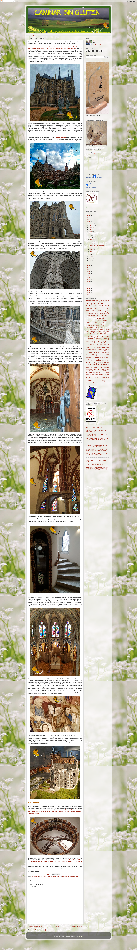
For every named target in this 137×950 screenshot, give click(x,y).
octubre (91, 227)
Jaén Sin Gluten (100, 342)
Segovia (107, 370)
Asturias (107, 305)
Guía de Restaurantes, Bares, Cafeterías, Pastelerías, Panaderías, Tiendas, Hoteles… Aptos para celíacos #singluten (97, 445)
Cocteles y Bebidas (103, 317)
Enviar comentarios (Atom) (42, 930)
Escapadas (65, 876)
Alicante (92, 301)
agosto (90, 231)
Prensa (101, 357)
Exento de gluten (101, 333)
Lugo (108, 346)
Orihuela (92, 352)
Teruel (107, 377)
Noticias (102, 351)
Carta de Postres (53, 35)
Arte (41, 876)
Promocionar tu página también (91, 187)
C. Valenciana (98, 308)
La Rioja (90, 344)
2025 (88, 215)
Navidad (97, 351)
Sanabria (99, 370)
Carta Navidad (88, 35)
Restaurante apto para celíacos (99, 367)
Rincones (94, 369)
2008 (88, 290)
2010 (88, 286)
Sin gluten (100, 374)
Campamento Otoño (102, 310)
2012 (88, 281)
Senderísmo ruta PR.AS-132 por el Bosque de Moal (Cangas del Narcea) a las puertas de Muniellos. (97, 460)
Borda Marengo (97, 307)
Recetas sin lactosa (96, 364)
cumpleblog (93, 320)
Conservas (94, 319)
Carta (97, 313)
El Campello (96, 325)
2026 (88, 213)
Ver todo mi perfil (97, 44)
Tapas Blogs (96, 377)
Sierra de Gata (88, 374)
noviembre (91, 225)
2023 (88, 219)
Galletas (87, 336)
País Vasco (106, 352)
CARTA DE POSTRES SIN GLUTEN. (95, 427)
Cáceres (87, 310)
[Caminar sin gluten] (87, 186)
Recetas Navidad (90, 360)
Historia (87, 341)
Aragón (107, 303)
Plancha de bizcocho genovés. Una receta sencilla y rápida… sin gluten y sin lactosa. (96, 450)
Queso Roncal (105, 359)
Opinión (88, 352)
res (108, 364)
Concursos (88, 319)
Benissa (91, 307)
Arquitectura (36, 876)
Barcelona (88, 307)
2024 (88, 217)
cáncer (103, 311)
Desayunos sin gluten (98, 324)
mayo (90, 237)
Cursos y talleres (101, 320)
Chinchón (95, 317)
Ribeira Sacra (89, 369)
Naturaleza (101, 349)
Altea (102, 301)
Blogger (81, 936)
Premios (97, 357)
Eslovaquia (88, 333)
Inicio (57, 927)
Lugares (73, 876)
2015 (88, 275)
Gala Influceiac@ (101, 334)
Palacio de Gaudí (61, 137)
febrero (91, 258)
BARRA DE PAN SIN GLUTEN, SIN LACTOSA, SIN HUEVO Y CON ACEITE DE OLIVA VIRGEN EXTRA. (97, 440)
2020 (88, 265)
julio (90, 233)
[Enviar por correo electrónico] (53, 874)
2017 (88, 271)
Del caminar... (100, 322)
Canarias (99, 312)
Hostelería (92, 341)
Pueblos (94, 359)
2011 (88, 284)
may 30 (92, 239)
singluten (91, 376)
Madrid (87, 347)
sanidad (103, 370)
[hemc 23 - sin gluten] (91, 421)
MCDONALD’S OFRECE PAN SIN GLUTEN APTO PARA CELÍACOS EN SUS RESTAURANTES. (96, 455)
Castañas (101, 313)
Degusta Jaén (89, 322)
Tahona (104, 376)
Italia (94, 342)
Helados (103, 339)
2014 (88, 277)
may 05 (92, 251)
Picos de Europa (96, 355)
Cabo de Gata (106, 308)
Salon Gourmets (92, 370)
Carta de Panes (43, 35)
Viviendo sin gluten (93, 382)
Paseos (107, 354)
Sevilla (107, 372)
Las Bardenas (103, 344)
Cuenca (87, 320)
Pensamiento (89, 355)
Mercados (88, 349)
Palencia (87, 354)
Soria (95, 376)
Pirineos (101, 355)
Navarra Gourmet (90, 351)
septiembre (92, 229)
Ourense (96, 352)
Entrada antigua (76, 927)
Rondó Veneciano (105, 369)
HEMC (107, 339)
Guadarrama (97, 339)
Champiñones (89, 317)
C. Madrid (92, 308)
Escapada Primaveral (56, 876)
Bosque (102, 307)
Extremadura (89, 334)
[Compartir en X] (56, 874)
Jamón (105, 342)
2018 (88, 269)
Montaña (93, 349)
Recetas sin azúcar (102, 360)
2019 (88, 267)
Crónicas (100, 319)
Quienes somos (98, 35)
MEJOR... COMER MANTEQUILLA (94, 464)
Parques (101, 354)
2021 (88, 263)
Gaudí (97, 338)
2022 (88, 221)
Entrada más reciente (35, 927)
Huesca (87, 342)
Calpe (92, 310)
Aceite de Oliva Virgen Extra (94, 300)
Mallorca (99, 347)
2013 (88, 279)
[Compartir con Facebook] (57, 874)
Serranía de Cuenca (97, 372)
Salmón (87, 370)
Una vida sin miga (97, 381)
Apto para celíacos (94, 304)
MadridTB (93, 347)
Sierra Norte (93, 374)
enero (90, 260)
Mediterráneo (105, 347)
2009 (88, 288)
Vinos (87, 382)
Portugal (87, 357)
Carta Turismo (78, 35)
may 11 (92, 249)
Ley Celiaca (88, 346)
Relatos (105, 364)
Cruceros (107, 319)
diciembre (91, 223)
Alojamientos (97, 301)
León (69, 876)
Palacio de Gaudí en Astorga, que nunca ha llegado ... (98, 246)
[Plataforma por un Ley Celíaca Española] (92, 203)
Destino (107, 324)
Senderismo (89, 372)
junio (90, 235)
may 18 (92, 243)
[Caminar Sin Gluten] (94, 177)
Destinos (88, 325)
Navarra (107, 349)
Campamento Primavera (91, 312)
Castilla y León (46, 876)
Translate (97, 154)
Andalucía (106, 301)
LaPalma (99, 344)
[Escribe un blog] (54, 874)
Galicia (107, 334)
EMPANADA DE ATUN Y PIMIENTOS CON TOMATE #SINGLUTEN (96, 435)
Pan (97, 354)
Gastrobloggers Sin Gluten (100, 336)
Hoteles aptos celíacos (102, 341)
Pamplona (92, 354)
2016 (88, 273)
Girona (100, 338)
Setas (104, 372)
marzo (90, 256)
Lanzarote (94, 344)
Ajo (103, 300)
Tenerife (103, 377)
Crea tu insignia (99, 177)
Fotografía (95, 334)
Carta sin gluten (32, 35)
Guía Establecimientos (66, 35)
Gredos (91, 339)
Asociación (100, 305)
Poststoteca (91, 357)
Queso (99, 359)
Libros (94, 346)
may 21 (92, 241)
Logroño (98, 346)
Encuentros (99, 327)
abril (90, 254)
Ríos (99, 369)
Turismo (78, 876)
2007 (88, 292)
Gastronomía (90, 338)
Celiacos (105, 315)
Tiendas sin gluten (99, 379)
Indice (91, 342)
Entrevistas (95, 329)
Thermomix (88, 379)
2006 (88, 294)
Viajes (29, 878)
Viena (108, 381)
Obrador (106, 351)
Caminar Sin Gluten (89, 177)
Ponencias (106, 355)
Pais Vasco (101, 352)
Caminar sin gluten (89, 183)
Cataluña (100, 315)
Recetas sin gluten (93, 363)
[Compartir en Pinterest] (59, 874)
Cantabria (93, 313)
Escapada (101, 329)
